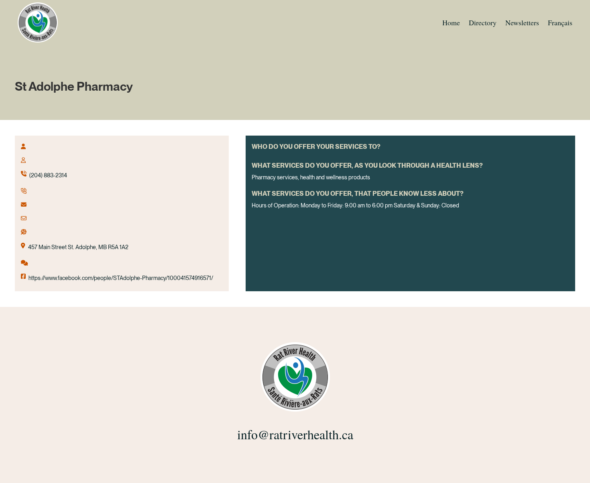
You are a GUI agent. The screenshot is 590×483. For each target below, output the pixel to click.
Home (451, 22)
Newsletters (522, 22)
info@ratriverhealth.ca (295, 434)
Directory (482, 22)
